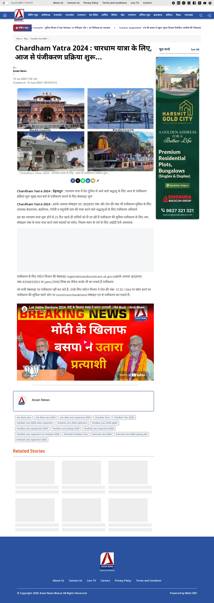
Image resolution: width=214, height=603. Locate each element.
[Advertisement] (85, 250)
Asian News (20, 71)
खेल (123, 15)
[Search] (201, 15)
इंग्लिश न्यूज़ (144, 15)
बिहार (178, 15)
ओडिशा (169, 15)
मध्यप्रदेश (58, 15)
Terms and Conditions (114, 3)
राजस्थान (81, 15)
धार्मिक (105, 15)
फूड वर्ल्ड (164, 50)
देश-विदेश (93, 15)
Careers (147, 3)
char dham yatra (24, 417)
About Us (58, 3)
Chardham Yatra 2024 (124, 417)
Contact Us (73, 3)
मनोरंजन (132, 15)
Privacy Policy (91, 3)
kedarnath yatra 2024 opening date (131, 434)
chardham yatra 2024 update (104, 423)
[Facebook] (194, 3)
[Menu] (209, 15)
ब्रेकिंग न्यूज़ (33, 15)
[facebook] (72, 180)
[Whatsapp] (82, 180)
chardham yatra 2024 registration (72, 423)
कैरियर (114, 15)
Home (18, 39)
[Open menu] (6, 15)
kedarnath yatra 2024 (102, 434)
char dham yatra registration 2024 (75, 417)
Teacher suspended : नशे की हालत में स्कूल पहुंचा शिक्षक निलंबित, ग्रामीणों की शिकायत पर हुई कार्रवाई (103, 28)
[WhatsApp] (189, 3)
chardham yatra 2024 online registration (35, 423)
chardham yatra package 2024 (65, 428)
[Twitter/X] (199, 3)
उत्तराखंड (189, 15)
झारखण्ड (158, 15)
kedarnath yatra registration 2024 (32, 439)
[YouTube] (204, 3)
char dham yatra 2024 (45, 417)
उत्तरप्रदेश (69, 15)
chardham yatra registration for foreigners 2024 (38, 434)
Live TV (135, 3)
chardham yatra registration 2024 (99, 428)
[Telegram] (173, 3)
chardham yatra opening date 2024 (32, 428)
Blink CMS (191, 593)
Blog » (26, 39)
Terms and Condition (148, 581)
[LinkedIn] (178, 3)
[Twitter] (77, 180)
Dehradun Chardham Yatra (76, 434)
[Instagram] (210, 3)
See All (195, 49)
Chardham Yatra (102, 417)
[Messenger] (183, 3)
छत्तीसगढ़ (46, 15)
